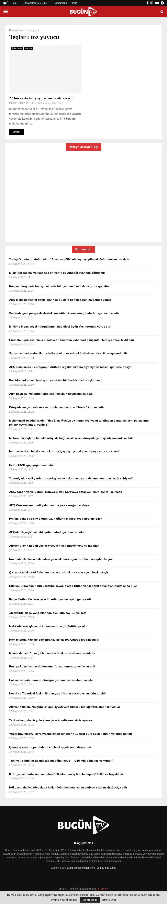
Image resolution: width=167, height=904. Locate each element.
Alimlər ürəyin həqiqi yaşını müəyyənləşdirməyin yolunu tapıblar (54, 545)
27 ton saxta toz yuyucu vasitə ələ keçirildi (42, 98)
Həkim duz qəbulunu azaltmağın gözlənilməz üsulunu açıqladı (52, 680)
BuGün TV (102, 889)
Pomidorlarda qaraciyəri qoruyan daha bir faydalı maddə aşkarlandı (55, 380)
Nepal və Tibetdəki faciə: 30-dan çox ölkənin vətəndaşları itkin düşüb (57, 693)
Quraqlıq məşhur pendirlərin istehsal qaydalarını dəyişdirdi (50, 747)
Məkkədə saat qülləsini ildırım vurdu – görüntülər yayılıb (48, 626)
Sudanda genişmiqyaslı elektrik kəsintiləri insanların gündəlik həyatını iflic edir (64, 313)
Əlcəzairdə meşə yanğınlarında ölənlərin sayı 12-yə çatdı (48, 612)
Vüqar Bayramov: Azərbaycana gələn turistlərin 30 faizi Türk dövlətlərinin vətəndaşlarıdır (70, 733)
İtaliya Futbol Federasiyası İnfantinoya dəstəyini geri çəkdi (50, 599)
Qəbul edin (90, 899)
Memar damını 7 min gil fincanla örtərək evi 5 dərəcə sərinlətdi (52, 653)
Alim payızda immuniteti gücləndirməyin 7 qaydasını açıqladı (51, 393)
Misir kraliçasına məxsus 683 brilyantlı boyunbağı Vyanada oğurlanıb (57, 272)
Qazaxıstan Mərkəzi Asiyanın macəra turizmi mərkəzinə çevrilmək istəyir (58, 572)
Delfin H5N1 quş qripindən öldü (31, 465)
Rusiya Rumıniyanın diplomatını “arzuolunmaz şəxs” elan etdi (52, 666)
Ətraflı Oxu (109, 899)
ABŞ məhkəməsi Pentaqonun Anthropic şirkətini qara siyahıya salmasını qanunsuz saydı (70, 367)
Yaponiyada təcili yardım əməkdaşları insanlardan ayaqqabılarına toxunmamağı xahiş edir (71, 478)
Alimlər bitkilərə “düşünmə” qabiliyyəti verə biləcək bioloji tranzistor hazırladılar (64, 706)
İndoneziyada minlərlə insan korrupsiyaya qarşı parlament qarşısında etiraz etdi (64, 451)
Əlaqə (73, 3)
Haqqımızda (60, 3)
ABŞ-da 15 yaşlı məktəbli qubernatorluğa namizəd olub (47, 532)
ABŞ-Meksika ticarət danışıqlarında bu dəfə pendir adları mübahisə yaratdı (60, 299)
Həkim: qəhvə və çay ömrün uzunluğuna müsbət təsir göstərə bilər (55, 518)
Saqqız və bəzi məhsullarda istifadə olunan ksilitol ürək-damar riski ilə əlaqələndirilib (68, 353)
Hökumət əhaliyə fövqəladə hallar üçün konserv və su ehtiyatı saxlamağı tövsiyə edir (68, 787)
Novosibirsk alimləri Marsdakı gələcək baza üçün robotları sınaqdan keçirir (61, 559)
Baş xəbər (17, 48)
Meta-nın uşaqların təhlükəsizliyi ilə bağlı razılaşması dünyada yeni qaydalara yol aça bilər (71, 438)
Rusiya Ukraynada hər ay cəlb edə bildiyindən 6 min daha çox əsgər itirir (59, 286)
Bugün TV (23, 103)
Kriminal (28, 48)
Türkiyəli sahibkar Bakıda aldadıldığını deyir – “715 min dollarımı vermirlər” (61, 760)
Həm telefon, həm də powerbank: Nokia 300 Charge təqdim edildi (54, 639)
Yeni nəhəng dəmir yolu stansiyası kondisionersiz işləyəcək (50, 720)
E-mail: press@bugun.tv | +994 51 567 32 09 (91, 867)
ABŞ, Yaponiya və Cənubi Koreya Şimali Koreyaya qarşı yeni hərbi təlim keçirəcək (65, 491)
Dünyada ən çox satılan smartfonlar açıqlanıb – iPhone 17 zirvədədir (56, 407)
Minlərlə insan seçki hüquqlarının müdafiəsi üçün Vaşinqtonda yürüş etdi (60, 326)
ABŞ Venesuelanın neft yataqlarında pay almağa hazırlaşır (49, 505)
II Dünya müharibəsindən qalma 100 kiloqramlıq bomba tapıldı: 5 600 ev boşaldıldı (66, 774)
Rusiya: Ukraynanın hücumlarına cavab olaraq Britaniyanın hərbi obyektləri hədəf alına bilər (73, 585)
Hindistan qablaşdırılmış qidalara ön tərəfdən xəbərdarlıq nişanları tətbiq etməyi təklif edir (71, 340)
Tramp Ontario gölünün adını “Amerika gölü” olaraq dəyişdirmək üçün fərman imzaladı (69, 259)
